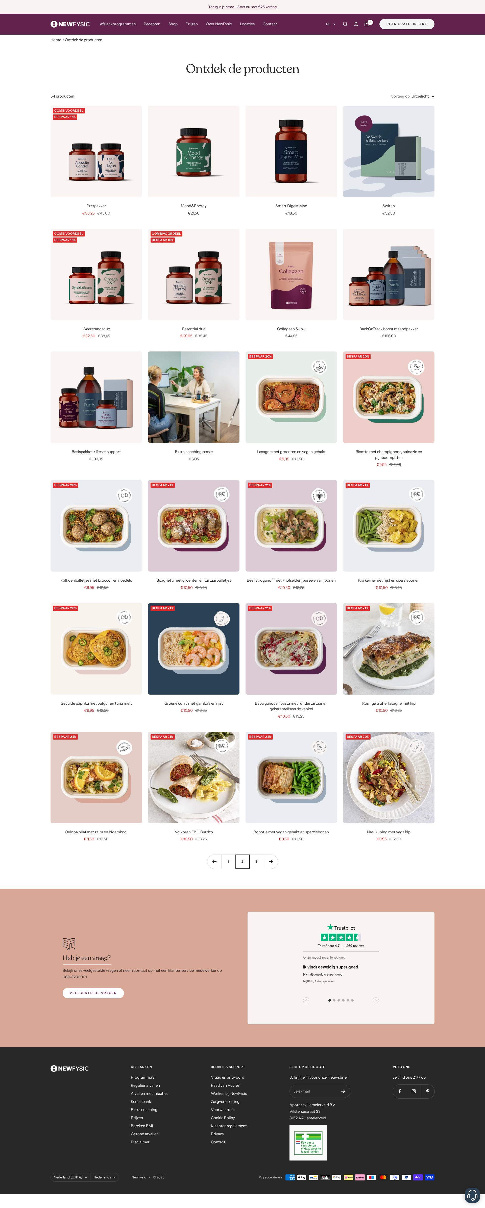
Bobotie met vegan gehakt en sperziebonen (291, 832)
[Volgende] (271, 862)
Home (56, 39)
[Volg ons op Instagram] (414, 1091)
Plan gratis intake (406, 24)
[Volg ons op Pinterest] (427, 1091)
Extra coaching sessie (194, 451)
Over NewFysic (219, 23)
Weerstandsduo (96, 328)
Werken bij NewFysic (229, 1093)
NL (328, 24)
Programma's (142, 1077)
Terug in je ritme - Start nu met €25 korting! (243, 7)
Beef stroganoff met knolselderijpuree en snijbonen (291, 580)
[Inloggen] (356, 24)
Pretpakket (96, 205)
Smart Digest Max (291, 205)
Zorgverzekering (225, 1101)
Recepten (152, 23)
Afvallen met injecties (149, 1093)
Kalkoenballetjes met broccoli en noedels (96, 580)
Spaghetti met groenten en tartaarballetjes (194, 580)
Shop (173, 23)
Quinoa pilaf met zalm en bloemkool (96, 832)
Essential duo (194, 328)
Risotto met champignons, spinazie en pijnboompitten (389, 454)
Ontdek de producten (83, 39)
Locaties (247, 23)
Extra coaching (144, 1109)
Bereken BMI (142, 1125)
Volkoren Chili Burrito (194, 832)
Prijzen (192, 23)
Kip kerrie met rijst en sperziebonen (389, 580)
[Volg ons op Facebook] (400, 1091)
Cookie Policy (223, 1117)
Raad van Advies (225, 1085)
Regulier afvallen (145, 1085)
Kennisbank (141, 1101)
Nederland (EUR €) (68, 1177)
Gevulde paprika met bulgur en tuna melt (96, 703)
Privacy (217, 1133)
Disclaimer (140, 1142)
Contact (270, 23)
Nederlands (102, 1177)
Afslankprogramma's (118, 23)
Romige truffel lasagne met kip (389, 703)
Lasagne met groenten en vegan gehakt (291, 451)
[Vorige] (214, 862)
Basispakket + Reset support (96, 451)
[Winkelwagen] (366, 24)
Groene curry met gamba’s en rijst (193, 703)
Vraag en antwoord (227, 1077)
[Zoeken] (345, 24)
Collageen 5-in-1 (291, 328)
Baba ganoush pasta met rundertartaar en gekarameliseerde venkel (291, 706)
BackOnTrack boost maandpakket (388, 328)
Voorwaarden (223, 1109)
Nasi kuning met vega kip (388, 832)
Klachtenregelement (229, 1125)
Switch (389, 205)
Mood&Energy (194, 205)
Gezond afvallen (145, 1133)
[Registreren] (343, 1091)
